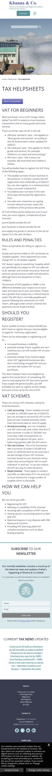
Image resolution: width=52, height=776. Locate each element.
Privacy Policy (25, 621)
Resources (12, 79)
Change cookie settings (39, 770)
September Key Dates (31, 669)
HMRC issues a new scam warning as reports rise (26, 662)
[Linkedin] (29, 732)
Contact (23, 13)
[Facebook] (17, 732)
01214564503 (30, 719)
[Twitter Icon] (23, 732)
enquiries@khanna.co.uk (28, 724)
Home (4, 79)
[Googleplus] (34, 732)
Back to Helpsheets (12, 101)
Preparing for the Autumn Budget (26, 653)
